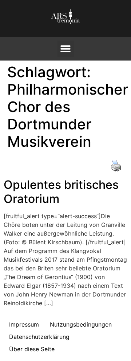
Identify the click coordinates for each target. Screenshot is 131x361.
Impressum (24, 324)
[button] (65, 49)
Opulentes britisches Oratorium (61, 192)
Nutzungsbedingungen (81, 324)
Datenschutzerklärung (39, 336)
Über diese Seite (32, 349)
